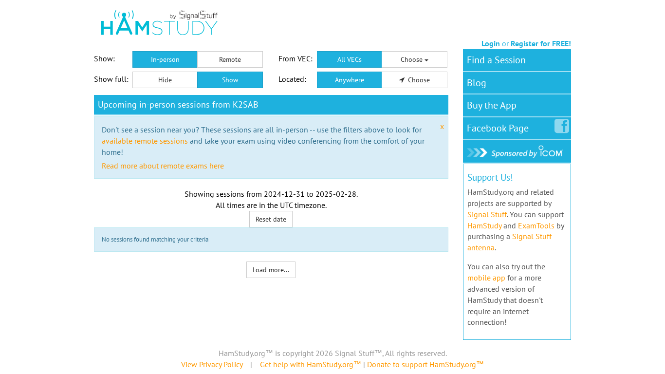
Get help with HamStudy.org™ (310, 364)
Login (490, 43)
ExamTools (536, 225)
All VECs (349, 59)
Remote (230, 59)
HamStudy (484, 225)
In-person (165, 59)
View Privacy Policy (211, 364)
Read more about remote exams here (163, 165)
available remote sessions (145, 141)
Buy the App (492, 105)
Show (230, 79)
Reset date (271, 219)
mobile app (486, 277)
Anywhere (349, 79)
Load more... (271, 269)
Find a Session (496, 60)
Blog (476, 82)
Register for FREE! (541, 43)
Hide (165, 79)
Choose (413, 59)
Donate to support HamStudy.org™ (425, 364)
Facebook (498, 128)
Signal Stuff (487, 214)
